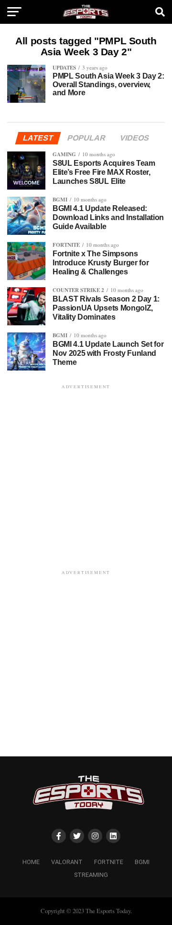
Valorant (67, 861)
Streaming (91, 874)
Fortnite (108, 861)
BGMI (142, 861)
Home (31, 861)
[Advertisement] (86, 477)
